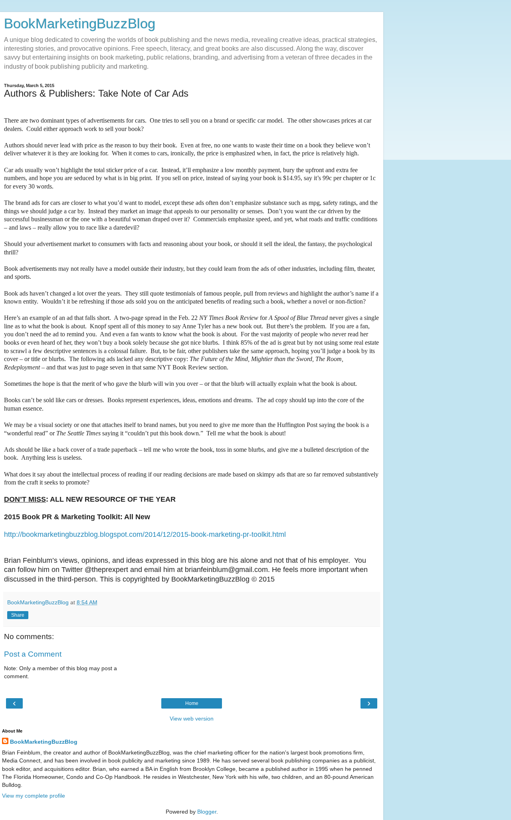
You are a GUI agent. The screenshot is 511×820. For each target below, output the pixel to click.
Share (17, 615)
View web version (192, 718)
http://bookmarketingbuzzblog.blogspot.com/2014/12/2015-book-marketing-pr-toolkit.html (145, 534)
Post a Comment (32, 654)
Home (191, 703)
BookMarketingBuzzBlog (79, 23)
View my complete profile (33, 795)
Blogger (206, 811)
